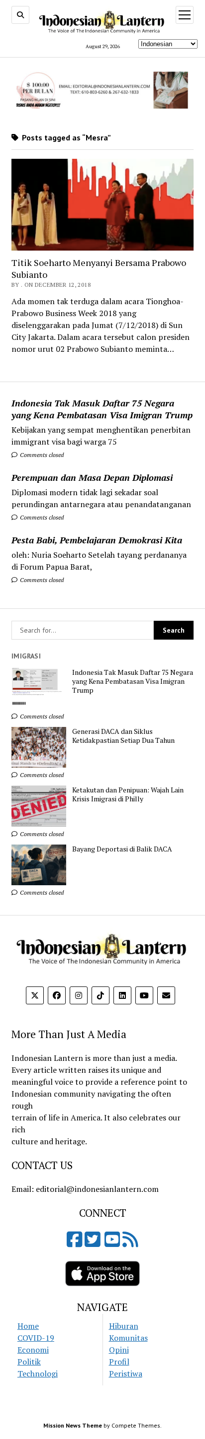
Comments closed (41, 454)
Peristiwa (125, 1373)
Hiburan (123, 1325)
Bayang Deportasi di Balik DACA (122, 849)
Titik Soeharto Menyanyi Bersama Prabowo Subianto (98, 268)
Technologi (37, 1373)
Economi (33, 1349)
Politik (29, 1361)
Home (28, 1325)
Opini (119, 1349)
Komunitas (128, 1337)
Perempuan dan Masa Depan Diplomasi (92, 477)
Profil (119, 1361)
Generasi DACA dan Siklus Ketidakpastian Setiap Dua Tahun (123, 736)
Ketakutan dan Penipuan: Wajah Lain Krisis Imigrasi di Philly (128, 794)
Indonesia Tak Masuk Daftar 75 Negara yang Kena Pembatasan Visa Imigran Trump (102, 409)
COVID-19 (35, 1337)
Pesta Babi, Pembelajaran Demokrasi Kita (96, 540)
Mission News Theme (72, 1425)
